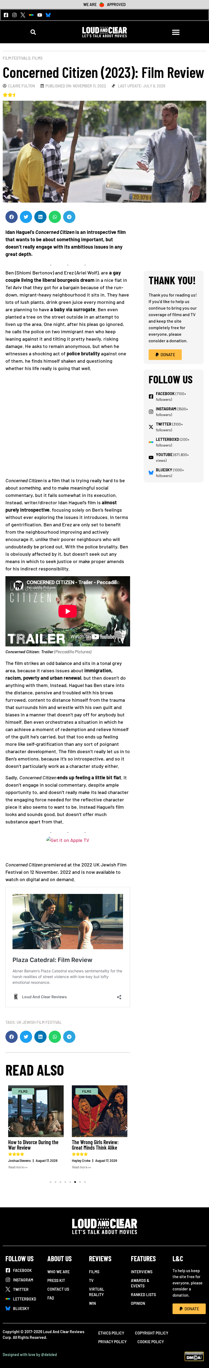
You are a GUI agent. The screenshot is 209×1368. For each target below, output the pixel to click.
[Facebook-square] (6, 15)
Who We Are (58, 1271)
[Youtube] (39, 15)
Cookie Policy (150, 1341)
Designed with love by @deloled (30, 1354)
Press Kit (56, 1280)
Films (37, 58)
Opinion (138, 1303)
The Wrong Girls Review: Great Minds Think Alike (95, 1145)
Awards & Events (140, 1283)
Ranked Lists (143, 1294)
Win (92, 1303)
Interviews (141, 1271)
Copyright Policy (151, 1333)
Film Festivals (16, 58)
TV (91, 1280)
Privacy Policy (112, 1341)
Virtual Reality (96, 1292)
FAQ (50, 1298)
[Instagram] (14, 15)
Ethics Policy (111, 1333)
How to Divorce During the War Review (33, 1145)
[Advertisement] (67, 426)
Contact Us (58, 1289)
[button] (33, 32)
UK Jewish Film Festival (39, 1022)
